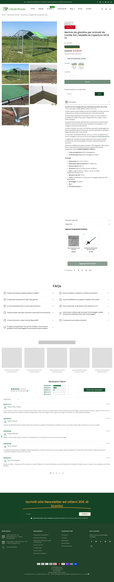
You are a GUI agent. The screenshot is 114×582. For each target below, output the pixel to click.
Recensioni (64, 540)
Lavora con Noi (38, 545)
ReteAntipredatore (103, 136)
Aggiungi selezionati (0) (87, 264)
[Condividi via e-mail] (90, 270)
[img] (7, 404)
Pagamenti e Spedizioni (40, 535)
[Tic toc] (103, 2)
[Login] (106, 9)
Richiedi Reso (65, 543)
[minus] (66, 76)
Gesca (82, 574)
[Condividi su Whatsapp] (86, 270)
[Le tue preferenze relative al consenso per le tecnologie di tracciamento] (1, 436)
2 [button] (53, 473)
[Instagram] (100, 2)
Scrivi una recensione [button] (94, 390)
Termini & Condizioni (81, 518)
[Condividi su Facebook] (75, 270)
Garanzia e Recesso (39, 538)
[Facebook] (97, 2)
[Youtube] (105, 2)
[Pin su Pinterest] (82, 270)
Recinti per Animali (13, 15)
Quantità (67, 72)
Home (4, 15)
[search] (102, 9)
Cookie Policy (37, 548)
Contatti (64, 538)
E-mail (69, 94)
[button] (74, 66)
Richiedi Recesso (66, 546)
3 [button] (56, 473)
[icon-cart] (110, 9)
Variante (67, 63)
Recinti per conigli (26, 15)
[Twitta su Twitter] (78, 270)
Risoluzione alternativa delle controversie (42, 541)
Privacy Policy (68, 518)
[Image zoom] (29, 42)
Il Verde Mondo (69, 22)
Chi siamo (64, 535)
